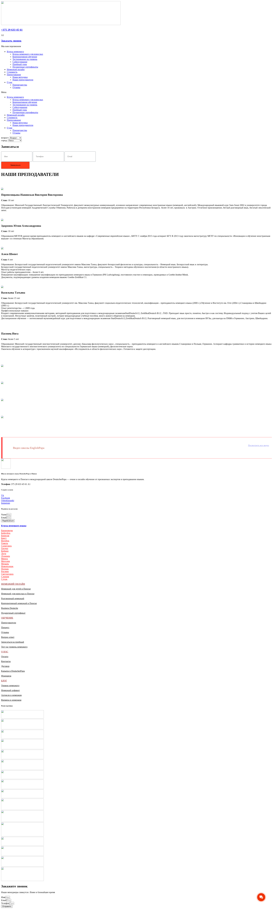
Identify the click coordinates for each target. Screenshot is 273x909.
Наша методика (20, 77)
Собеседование (20, 62)
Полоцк (5, 569)
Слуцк (4, 579)
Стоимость (12, 72)
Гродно (4, 548)
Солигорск (6, 546)
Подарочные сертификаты (25, 67)
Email (3, 517)
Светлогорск (7, 574)
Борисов (5, 535)
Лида (3, 553)
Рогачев (5, 571)
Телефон (5, 903)
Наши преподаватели (23, 79)
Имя (3, 897)
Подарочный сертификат (13, 613)
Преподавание (14, 74)
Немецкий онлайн (16, 69)
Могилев (5, 561)
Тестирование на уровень (25, 59)
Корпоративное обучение (25, 56)
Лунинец (5, 556)
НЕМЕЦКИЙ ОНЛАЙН (13, 584)
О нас (9, 82)
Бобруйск (5, 533)
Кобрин (5, 551)
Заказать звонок (11, 40)
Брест (4, 538)
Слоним (5, 576)
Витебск (5, 541)
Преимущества (20, 85)
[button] (136, 92)
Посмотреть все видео (258, 445)
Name (4, 514)
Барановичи (7, 530)
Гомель (4, 543)
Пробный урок (20, 64)
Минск (4, 558)
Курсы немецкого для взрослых (28, 54)
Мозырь (5, 564)
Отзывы (16, 87)
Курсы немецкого (15, 51)
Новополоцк (7, 566)
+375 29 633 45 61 (12, 29)
